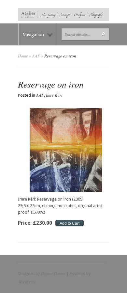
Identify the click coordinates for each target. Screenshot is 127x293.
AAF (36, 56)
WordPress (26, 281)
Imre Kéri (54, 95)
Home (23, 56)
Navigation (33, 34)
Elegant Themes (52, 273)
